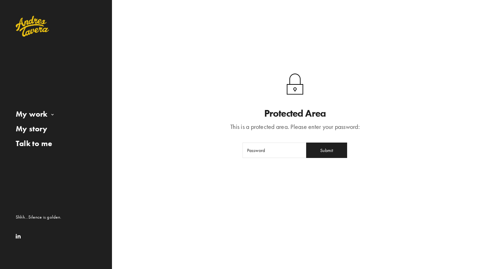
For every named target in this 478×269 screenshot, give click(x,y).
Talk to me (34, 143)
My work (32, 114)
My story (31, 129)
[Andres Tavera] (32, 26)
